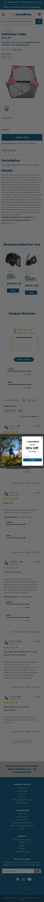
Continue (32, 459)
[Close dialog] (41, 438)
